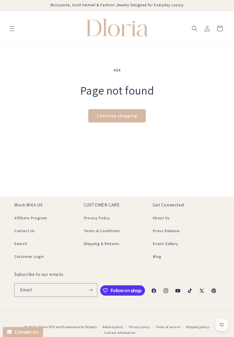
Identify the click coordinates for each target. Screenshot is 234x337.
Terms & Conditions (102, 230)
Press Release (166, 230)
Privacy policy (139, 327)
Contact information (119, 333)
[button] (12, 28)
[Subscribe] (90, 290)
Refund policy (112, 327)
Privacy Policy (97, 217)
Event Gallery (165, 243)
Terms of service (168, 327)
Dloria (43, 327)
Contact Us (24, 230)
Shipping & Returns (102, 243)
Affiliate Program (30, 217)
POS (52, 327)
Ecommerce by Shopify (79, 327)
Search (20, 243)
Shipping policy (197, 327)
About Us (161, 217)
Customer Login (29, 256)
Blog (157, 256)
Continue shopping (117, 116)
